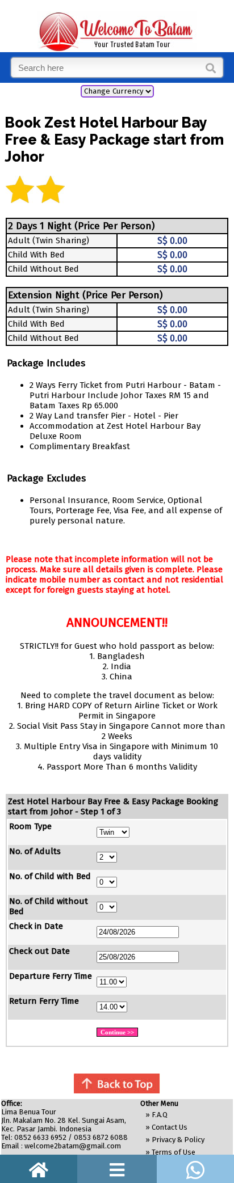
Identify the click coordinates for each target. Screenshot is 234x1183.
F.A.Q (160, 1114)
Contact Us (169, 1127)
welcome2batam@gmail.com (72, 1146)
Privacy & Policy (178, 1139)
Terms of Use (173, 1152)
